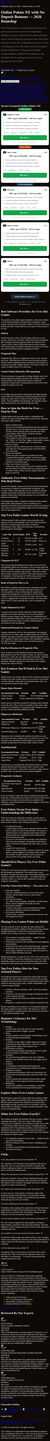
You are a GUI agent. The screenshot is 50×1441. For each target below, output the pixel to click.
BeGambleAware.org (25, 304)
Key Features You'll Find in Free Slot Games (29, 90)
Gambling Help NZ (13, 1409)
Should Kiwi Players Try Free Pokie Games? (27, 95)
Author (3, 4)
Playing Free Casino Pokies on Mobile (16, 97)
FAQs (24, 103)
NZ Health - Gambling (32, 1409)
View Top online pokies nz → (12, 68)
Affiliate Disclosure (30, 1421)
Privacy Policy (6, 1421)
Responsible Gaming (13, 1423)
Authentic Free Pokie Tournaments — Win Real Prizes (23, 87)
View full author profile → (11, 1308)
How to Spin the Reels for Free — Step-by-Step (24, 85)
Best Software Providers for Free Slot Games (18, 84)
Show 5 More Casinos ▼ (25, 297)
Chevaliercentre (7, 2)
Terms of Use (18, 1421)
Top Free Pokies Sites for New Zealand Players (23, 98)
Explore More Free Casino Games (25, 101)
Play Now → (25, 138)
